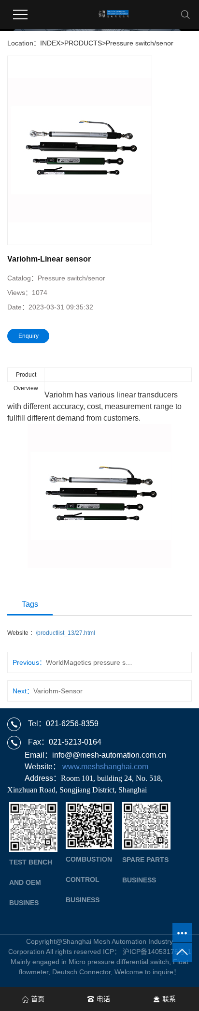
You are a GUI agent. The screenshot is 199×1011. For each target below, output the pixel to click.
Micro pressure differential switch (119, 962)
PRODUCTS (83, 43)
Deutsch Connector (81, 972)
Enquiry (28, 336)
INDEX (50, 43)
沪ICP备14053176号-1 (157, 951)
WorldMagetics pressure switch (89, 662)
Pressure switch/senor (139, 43)
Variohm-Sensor (58, 691)
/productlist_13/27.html (65, 633)
